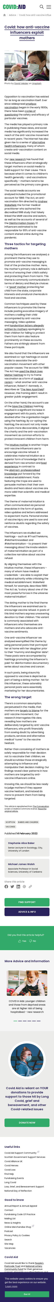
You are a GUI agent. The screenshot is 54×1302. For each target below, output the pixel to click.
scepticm (10, 822)
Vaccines (10, 826)
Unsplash (36, 83)
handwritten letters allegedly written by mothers (24, 327)
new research (17, 159)
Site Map (9, 1243)
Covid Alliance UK (13, 1161)
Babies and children (28, 822)
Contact (8, 1210)
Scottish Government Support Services (24, 1157)
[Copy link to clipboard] (30, 886)
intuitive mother (19, 445)
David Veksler (21, 83)
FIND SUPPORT (27, 902)
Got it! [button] (27, 1294)
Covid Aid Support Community (20, 1152)
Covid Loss (9, 1169)
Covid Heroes (11, 1165)
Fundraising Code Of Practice (19, 1214)
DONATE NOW (27, 1122)
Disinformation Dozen (21, 223)
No (34, 941)
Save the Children (22, 406)
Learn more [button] (11, 1286)
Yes (24, 941)
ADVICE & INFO (27, 912)
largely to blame (29, 710)
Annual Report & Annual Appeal (20, 1205)
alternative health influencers (24, 144)
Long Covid (10, 1182)
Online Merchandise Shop (18, 1226)
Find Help (9, 1173)
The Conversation (41, 806)
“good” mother (17, 287)
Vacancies (9, 1248)
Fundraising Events (14, 1178)
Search (8, 1239)
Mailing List (10, 1218)
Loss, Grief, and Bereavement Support (24, 1186)
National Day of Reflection (18, 1190)
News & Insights (12, 1222)
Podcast (8, 1231)
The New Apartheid (32, 389)
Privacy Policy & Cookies (17, 1235)
